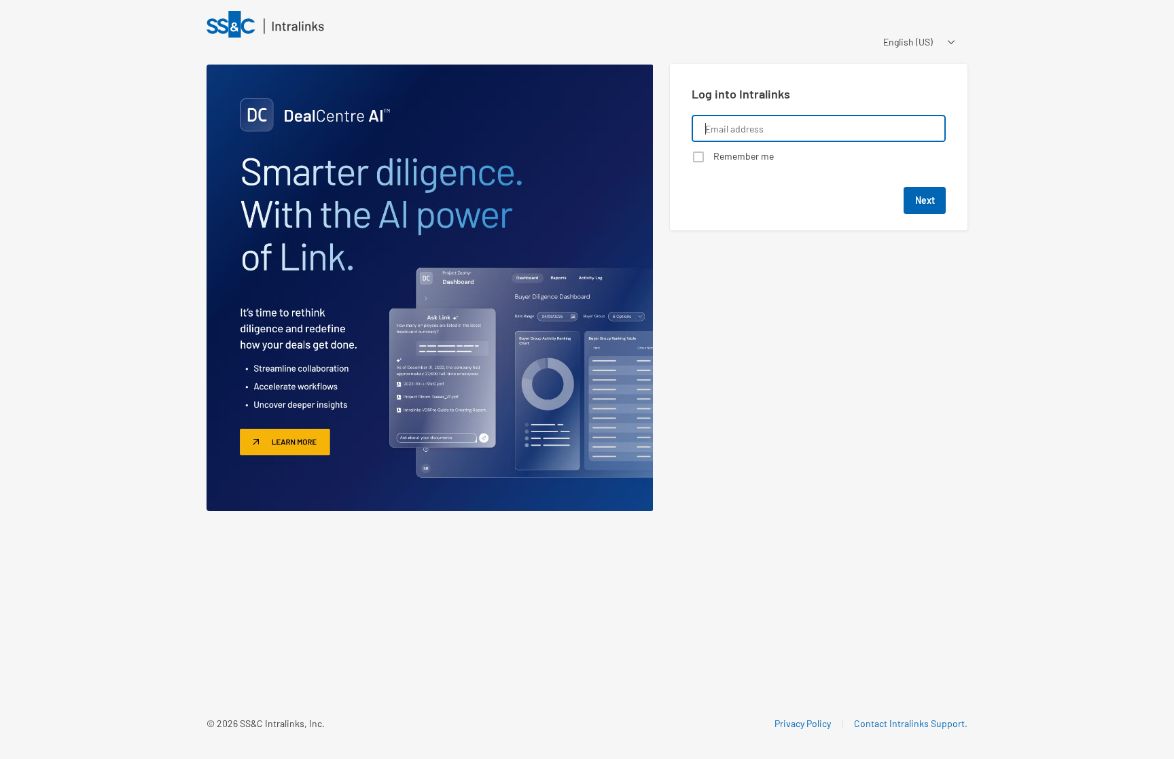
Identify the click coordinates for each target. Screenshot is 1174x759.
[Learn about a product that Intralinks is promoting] (430, 288)
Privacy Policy (803, 723)
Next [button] (925, 200)
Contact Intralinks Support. (910, 723)
